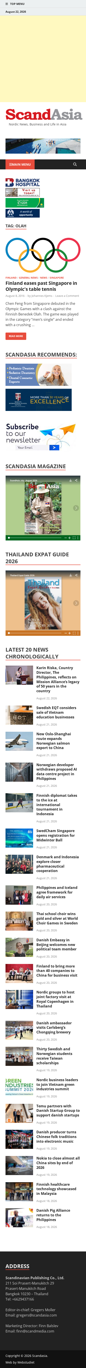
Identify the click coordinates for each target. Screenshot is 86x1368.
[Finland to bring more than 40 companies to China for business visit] (19, 966)
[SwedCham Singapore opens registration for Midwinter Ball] (19, 831)
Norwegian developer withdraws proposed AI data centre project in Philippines (56, 771)
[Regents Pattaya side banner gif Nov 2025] (39, 409)
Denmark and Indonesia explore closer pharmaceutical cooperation (57, 864)
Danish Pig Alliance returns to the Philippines (53, 1215)
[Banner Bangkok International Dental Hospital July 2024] (39, 384)
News (43, 277)
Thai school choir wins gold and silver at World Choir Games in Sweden (57, 918)
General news (28, 277)
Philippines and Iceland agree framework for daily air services (56, 892)
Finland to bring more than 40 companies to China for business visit (56, 971)
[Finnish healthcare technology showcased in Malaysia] (19, 1184)
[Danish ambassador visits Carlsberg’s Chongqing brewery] (19, 1023)
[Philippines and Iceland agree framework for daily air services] (19, 888)
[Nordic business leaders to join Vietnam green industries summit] (19, 1080)
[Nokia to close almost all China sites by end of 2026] (19, 1158)
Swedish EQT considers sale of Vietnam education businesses (56, 712)
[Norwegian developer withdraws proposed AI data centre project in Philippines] (19, 765)
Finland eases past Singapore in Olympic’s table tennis (41, 286)
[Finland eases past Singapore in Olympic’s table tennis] (43, 256)
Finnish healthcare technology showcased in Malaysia (56, 1189)
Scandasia (39, 1356)
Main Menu (21, 164)
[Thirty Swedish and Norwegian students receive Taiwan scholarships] (19, 1049)
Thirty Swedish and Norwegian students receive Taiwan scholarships (54, 1056)
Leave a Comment (67, 296)
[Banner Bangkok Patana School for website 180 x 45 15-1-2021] (23, 216)
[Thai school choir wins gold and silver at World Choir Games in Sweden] (19, 914)
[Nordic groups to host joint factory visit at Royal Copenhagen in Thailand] (19, 992)
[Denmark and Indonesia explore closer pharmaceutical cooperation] (19, 857)
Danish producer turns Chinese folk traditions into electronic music (56, 1137)
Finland (11, 277)
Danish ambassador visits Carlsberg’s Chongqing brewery (54, 1028)
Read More (14, 335)
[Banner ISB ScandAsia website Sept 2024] (43, 152)
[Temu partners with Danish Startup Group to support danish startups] (19, 1106)
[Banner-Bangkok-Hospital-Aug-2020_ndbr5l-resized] (23, 185)
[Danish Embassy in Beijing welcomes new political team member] (19, 940)
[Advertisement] (43, 59)
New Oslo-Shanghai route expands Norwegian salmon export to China (53, 741)
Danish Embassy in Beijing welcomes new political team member (56, 945)
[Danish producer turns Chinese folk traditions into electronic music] (19, 1132)
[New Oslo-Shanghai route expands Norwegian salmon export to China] (19, 734)
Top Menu (17, 4)
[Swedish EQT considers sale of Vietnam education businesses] (19, 708)
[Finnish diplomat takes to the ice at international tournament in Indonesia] (19, 795)
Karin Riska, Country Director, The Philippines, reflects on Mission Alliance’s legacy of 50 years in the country (57, 679)
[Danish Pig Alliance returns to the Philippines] (19, 1210)
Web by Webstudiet (20, 1362)
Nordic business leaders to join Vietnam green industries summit (57, 1084)
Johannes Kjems (42, 296)
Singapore (57, 277)
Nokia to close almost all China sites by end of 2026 (58, 1163)
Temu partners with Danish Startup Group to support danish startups (58, 1111)
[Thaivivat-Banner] (25, 206)
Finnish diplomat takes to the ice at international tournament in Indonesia (56, 804)
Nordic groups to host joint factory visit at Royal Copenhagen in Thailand (55, 999)
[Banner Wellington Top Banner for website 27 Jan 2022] (23, 195)
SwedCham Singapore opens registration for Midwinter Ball (55, 835)
